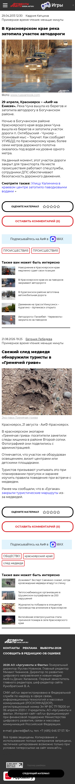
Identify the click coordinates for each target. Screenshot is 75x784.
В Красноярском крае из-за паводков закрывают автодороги (40, 281)
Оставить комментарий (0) (37, 221)
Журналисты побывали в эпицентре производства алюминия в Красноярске (42, 606)
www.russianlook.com (25, 95)
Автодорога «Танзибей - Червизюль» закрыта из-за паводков (40, 318)
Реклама (30, 648)
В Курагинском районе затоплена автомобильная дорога (38, 294)
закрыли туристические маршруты (30, 493)
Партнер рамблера (36, 765)
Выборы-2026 (50, 648)
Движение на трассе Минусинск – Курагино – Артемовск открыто (38, 306)
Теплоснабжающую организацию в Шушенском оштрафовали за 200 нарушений (39, 595)
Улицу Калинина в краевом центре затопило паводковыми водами (34, 187)
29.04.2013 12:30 (12, 16)
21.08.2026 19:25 (12, 339)
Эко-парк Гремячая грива (20, 417)
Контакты (11, 648)
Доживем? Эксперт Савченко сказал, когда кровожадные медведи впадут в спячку (44, 582)
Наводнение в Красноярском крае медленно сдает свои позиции (39, 269)
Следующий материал (35, 773)
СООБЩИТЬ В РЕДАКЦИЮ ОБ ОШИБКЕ (32, 653)
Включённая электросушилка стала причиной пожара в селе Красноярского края (43, 620)
